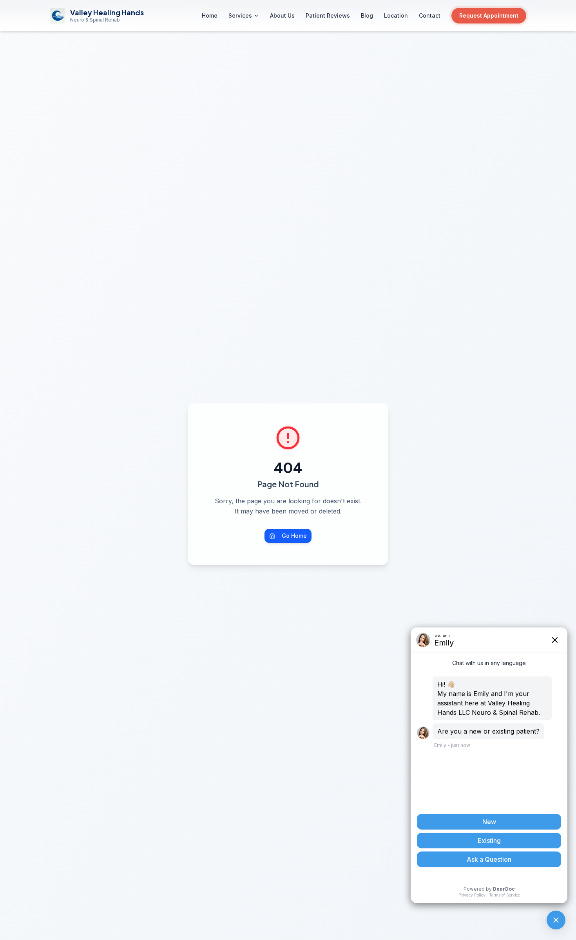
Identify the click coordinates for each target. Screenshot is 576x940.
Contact (429, 15)
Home (209, 15)
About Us (282, 15)
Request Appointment (488, 15)
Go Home (294, 535)
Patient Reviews (328, 15)
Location (396, 15)
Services (240, 15)
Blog (367, 15)
